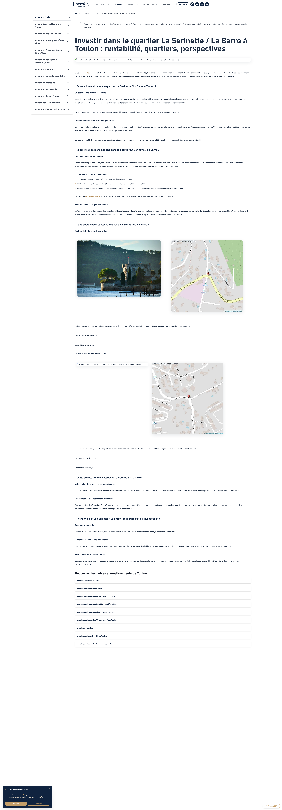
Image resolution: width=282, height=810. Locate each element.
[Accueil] (76, 13)
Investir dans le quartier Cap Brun (90, 588)
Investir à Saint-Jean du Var (88, 580)
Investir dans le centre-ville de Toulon (92, 636)
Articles (146, 4)
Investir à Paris (42, 17)
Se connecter (183, 4)
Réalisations (133, 4)
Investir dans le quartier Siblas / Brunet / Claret (96, 612)
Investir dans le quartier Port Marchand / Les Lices (97, 604)
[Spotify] (207, 4)
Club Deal (166, 4)
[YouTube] (197, 4)
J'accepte (16, 804)
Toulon (90, 73)
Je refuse (38, 804)
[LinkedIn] (202, 4)
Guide (154, 4)
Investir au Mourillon (85, 628)
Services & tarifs (102, 4)
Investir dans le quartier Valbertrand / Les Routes (96, 620)
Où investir (118, 4)
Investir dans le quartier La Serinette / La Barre (96, 596)
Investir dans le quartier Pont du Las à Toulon (95, 644)
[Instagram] (192, 4)
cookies (23, 795)
